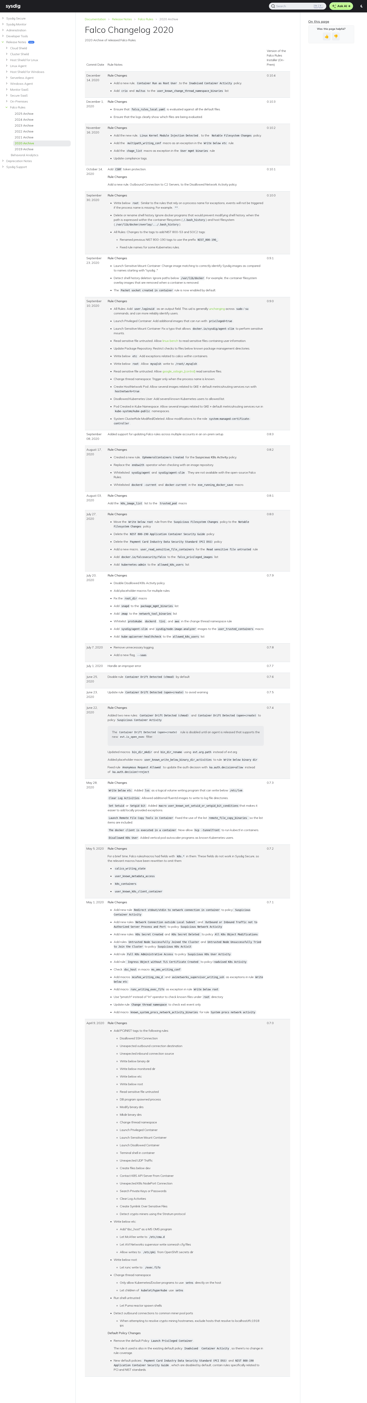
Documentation (95, 19)
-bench (173, 341)
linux (165, 341)
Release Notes (122, 19)
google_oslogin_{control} (178, 371)
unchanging (217, 309)
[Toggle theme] (362, 6)
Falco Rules (145, 19)
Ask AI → (344, 6)
